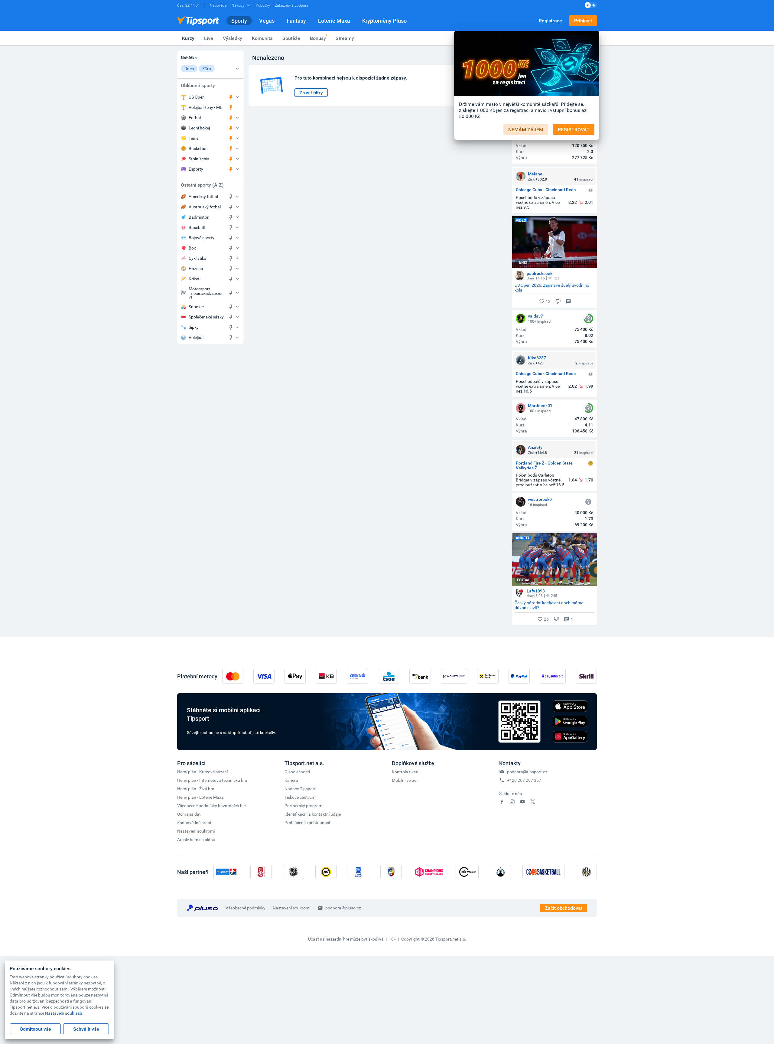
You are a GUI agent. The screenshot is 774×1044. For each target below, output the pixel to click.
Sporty (239, 20)
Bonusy (318, 38)
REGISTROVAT (574, 129)
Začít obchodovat (563, 908)
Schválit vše (86, 1029)
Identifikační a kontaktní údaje (313, 814)
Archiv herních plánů (196, 839)
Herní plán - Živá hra (195, 788)
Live (208, 38)
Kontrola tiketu (406, 772)
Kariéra (291, 780)
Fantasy (296, 20)
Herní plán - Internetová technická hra (212, 780)
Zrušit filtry (311, 92)
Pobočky (263, 5)
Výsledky (232, 38)
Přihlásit (583, 20)
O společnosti (297, 772)
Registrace (550, 20)
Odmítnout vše (35, 1029)
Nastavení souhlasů (63, 1013)
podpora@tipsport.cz (527, 772)
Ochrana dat (189, 814)
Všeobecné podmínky (245, 908)
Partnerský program (303, 805)
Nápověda (218, 5)
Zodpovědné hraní (194, 822)
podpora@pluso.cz (343, 908)
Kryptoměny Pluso (384, 20)
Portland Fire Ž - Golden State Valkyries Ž (544, 465)
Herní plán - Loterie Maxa (200, 797)
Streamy (345, 38)
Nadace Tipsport (300, 788)
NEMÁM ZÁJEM (525, 129)
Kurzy (188, 38)
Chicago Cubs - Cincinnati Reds (546, 189)
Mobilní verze (404, 780)
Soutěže (291, 38)
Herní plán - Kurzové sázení (202, 772)
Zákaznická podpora (291, 5)
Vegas (267, 20)
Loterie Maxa (334, 20)
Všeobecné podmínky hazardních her (211, 805)
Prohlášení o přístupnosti (308, 822)
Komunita (262, 38)
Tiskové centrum (300, 797)
